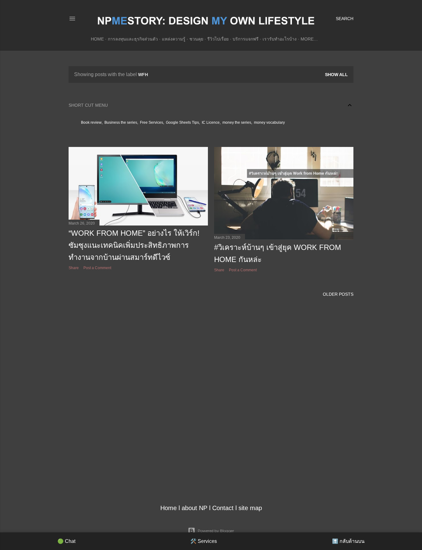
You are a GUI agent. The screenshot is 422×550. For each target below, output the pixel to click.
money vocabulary (269, 122)
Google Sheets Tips (182, 122)
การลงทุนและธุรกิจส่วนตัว (133, 39)
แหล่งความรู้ (173, 39)
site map (250, 508)
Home (97, 39)
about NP (194, 508)
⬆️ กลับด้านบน (348, 541)
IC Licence (211, 122)
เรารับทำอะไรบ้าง (280, 39)
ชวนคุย (196, 39)
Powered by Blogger (216, 530)
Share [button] (74, 268)
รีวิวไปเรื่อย (218, 39)
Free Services (151, 122)
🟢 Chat (66, 541)
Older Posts (338, 294)
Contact (223, 508)
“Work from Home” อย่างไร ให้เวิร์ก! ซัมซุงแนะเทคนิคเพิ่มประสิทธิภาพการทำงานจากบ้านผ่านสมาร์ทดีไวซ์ (134, 245)
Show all (336, 74)
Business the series (120, 122)
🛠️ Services (203, 541)
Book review (91, 122)
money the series (236, 122)
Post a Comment (97, 268)
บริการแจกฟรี (246, 39)
